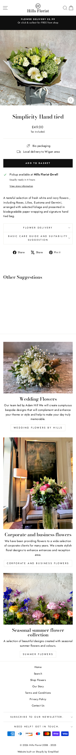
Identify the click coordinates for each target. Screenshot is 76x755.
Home (38, 667)
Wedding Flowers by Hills (38, 427)
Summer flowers (38, 654)
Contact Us (38, 705)
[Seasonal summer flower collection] (38, 599)
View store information (21, 186)
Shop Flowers (38, 680)
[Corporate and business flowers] (38, 483)
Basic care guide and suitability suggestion (38, 237)
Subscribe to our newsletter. (37, 716)
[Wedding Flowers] (38, 367)
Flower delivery (38, 227)
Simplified (53, 751)
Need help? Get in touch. (37, 726)
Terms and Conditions (38, 693)
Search (38, 673)
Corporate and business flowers (38, 563)
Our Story (38, 686)
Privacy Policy (38, 699)
